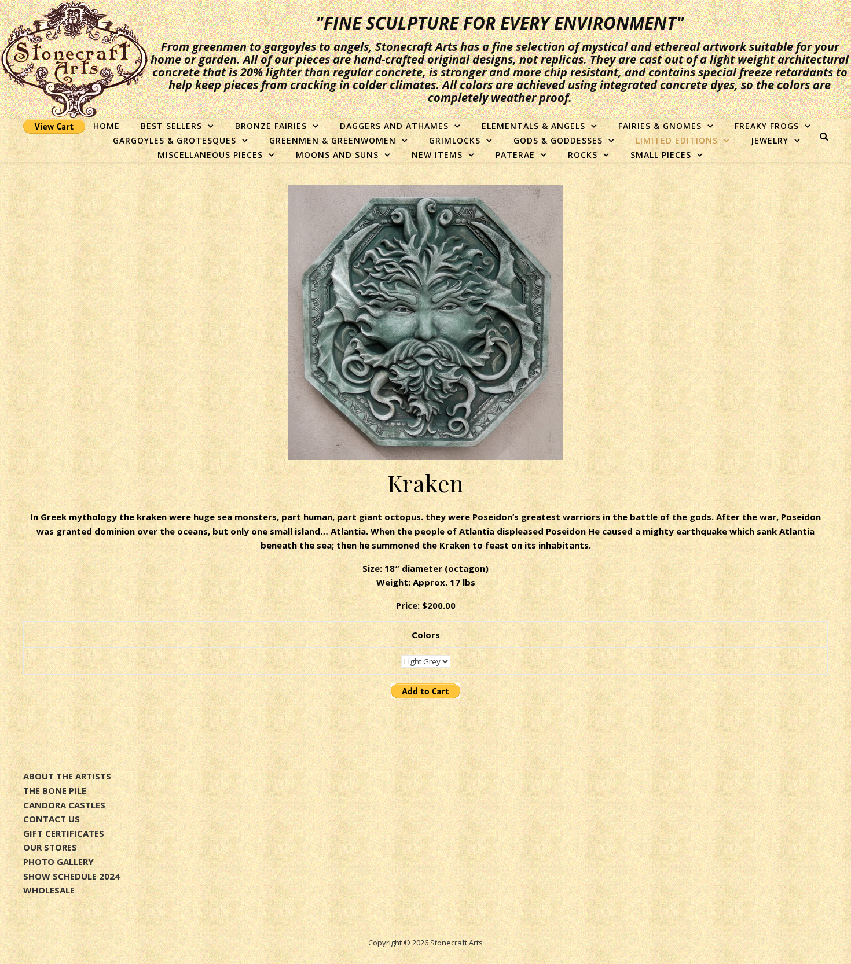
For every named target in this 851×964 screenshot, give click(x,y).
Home (106, 125)
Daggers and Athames (394, 125)
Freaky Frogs (767, 125)
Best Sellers (171, 125)
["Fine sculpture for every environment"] (74, 59)
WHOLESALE (49, 890)
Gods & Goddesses (558, 140)
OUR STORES (50, 847)
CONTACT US (51, 819)
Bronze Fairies (271, 125)
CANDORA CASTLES (64, 805)
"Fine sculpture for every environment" (500, 23)
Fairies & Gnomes (660, 125)
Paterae (515, 154)
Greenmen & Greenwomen (332, 140)
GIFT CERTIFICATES (63, 833)
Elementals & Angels (533, 125)
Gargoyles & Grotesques (174, 140)
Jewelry (769, 140)
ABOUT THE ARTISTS (67, 776)
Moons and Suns (337, 154)
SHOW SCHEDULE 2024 (71, 876)
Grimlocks (454, 140)
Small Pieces (660, 154)
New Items (437, 154)
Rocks (582, 154)
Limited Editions (677, 140)
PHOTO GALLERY (58, 861)
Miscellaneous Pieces (210, 154)
